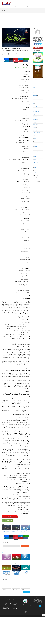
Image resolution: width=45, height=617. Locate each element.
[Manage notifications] (43, 615)
